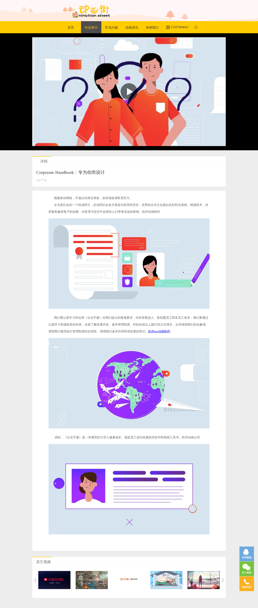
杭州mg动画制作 (159, 331)
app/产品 (41, 180)
